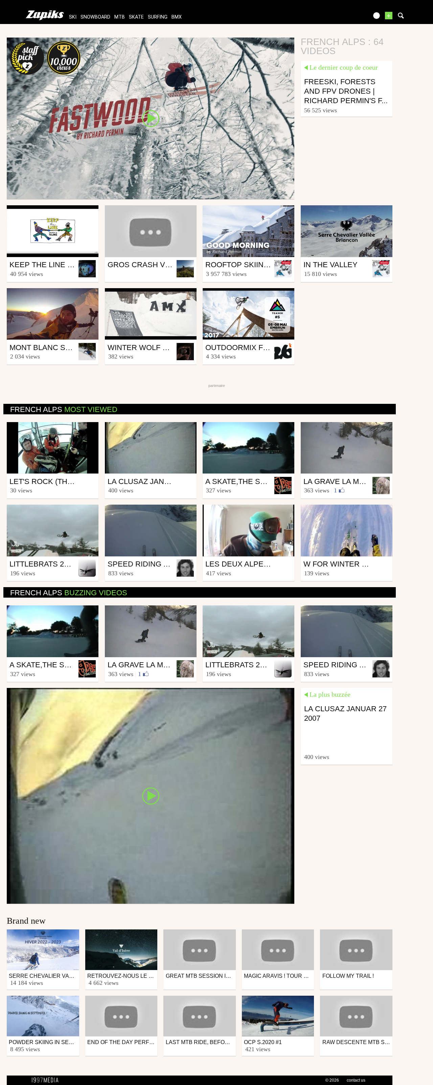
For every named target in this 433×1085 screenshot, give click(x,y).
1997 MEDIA (47, 1080)
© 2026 (332, 1080)
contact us (356, 1080)
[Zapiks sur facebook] (349, 18)
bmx (177, 17)
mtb (119, 17)
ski (72, 17)
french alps (63, 409)
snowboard (95, 17)
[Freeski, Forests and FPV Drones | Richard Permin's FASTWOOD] (150, 118)
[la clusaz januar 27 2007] (150, 795)
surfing (157, 17)
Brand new (26, 921)
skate (136, 17)
